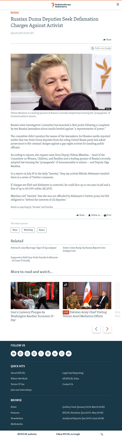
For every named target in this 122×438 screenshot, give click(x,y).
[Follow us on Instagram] (27, 353)
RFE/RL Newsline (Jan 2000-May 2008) (82, 413)
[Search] (101, 434)
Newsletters (17, 418)
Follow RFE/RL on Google (68, 434)
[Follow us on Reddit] (20, 353)
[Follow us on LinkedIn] (55, 353)
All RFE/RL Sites (70, 379)
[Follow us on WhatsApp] (62, 353)
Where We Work (19, 379)
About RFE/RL (18, 373)
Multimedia (17, 424)
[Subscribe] (68, 353)
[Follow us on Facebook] (48, 353)
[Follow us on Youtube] (13, 353)
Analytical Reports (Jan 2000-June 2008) (83, 418)
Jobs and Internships (21, 390)
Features (15, 413)
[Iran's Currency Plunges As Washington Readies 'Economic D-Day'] (35, 295)
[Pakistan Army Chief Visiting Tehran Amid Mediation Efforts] (87, 295)
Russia (15, 13)
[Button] (107, 40)
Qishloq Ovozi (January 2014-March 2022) (83, 407)
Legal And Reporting (72, 373)
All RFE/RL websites (27, 434)
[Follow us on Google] (34, 353)
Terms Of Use (17, 384)
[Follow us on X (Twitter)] (41, 353)
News (14, 407)
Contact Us (67, 384)
